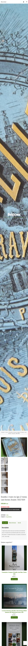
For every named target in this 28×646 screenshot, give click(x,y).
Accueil (2, 432)
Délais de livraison (12, 522)
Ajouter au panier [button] (14, 579)
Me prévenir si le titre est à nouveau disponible (11, 509)
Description (5, 522)
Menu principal (3, 2)
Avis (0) (19, 522)
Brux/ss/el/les (9, 517)
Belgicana (14, 214)
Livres (7, 432)
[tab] (5, 523)
